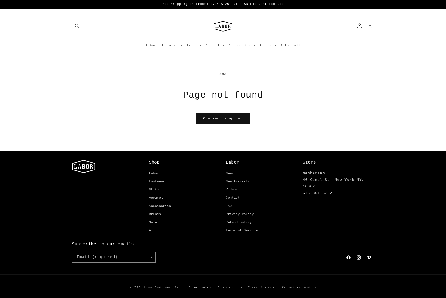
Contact (233, 198)
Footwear (157, 181)
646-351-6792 (317, 193)
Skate (154, 189)
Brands (155, 214)
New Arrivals (238, 181)
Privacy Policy (240, 214)
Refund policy (239, 222)
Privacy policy (230, 287)
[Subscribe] (150, 257)
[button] (77, 26)
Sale (153, 222)
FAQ (229, 206)
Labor (154, 173)
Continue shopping (223, 119)
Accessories (160, 206)
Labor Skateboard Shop (163, 287)
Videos (232, 189)
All (152, 230)
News (230, 173)
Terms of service (262, 287)
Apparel (156, 198)
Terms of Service (242, 230)
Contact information (299, 287)
